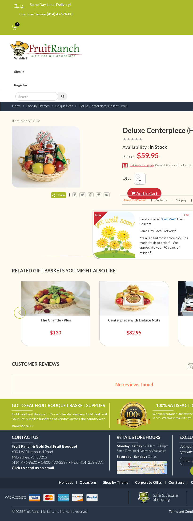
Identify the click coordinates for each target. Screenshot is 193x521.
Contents (163, 200)
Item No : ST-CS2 (26, 120)
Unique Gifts (64, 106)
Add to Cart (146, 193)
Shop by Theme (116, 482)
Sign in (19, 72)
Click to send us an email (33, 467)
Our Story (176, 482)
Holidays (66, 482)
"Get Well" (169, 219)
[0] (20, 27)
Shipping (183, 200)
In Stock (158, 147)
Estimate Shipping (142, 165)
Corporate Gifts (148, 482)
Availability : (144, 147)
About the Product (137, 199)
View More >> (22, 426)
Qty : (126, 178)
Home (16, 106)
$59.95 (148, 155)
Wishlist (20, 58)
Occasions (88, 482)
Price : (140, 155)
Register (21, 85)
